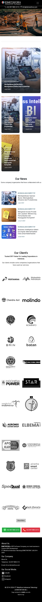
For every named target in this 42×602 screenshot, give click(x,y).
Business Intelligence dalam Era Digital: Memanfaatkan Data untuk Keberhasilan (28, 232)
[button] (3, 22)
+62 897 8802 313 (14, 562)
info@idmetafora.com (29, 7)
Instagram (8, 579)
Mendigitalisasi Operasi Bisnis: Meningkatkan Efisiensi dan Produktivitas (27, 198)
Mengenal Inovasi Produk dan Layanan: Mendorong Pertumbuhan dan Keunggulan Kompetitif (27, 215)
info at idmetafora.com (12, 565)
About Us (4, 559)
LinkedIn (7, 573)
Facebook (8, 576)
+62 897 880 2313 (12, 7)
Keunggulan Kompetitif (26, 193)
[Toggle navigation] (37, 3)
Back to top (21, 594)
